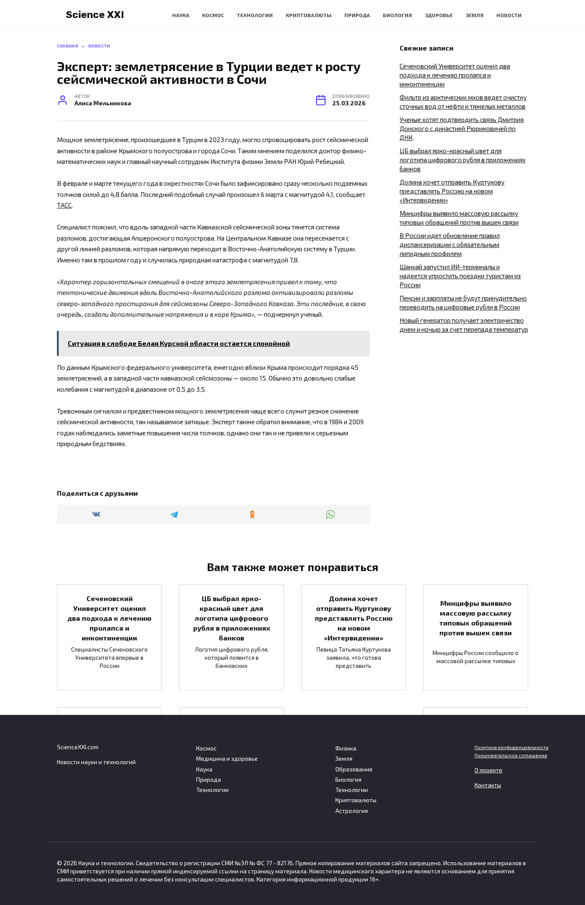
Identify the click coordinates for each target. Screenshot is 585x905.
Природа (357, 15)
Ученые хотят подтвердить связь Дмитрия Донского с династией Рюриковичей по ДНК (462, 128)
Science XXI (95, 15)
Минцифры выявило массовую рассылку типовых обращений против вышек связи (475, 617)
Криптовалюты (308, 15)
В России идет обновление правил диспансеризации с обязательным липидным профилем (450, 244)
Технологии (255, 15)
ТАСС (64, 205)
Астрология (351, 810)
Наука (180, 15)
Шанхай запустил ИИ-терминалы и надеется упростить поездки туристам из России (460, 276)
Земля (475, 15)
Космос (213, 15)
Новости (509, 15)
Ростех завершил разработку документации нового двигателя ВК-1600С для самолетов (476, 747)
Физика (345, 748)
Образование (354, 769)
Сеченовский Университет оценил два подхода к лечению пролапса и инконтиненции (455, 75)
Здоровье (439, 15)
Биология (397, 15)
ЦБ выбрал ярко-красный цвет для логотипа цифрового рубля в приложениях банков (462, 160)
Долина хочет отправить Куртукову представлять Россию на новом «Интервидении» (452, 191)
